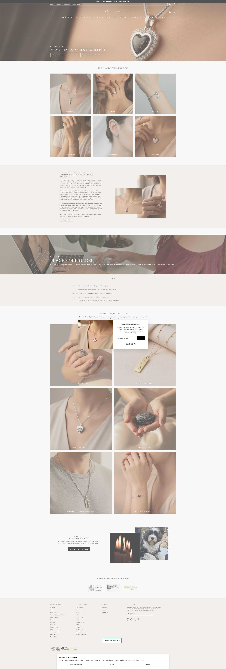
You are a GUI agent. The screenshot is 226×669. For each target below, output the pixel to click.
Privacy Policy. (139, 660)
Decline (148, 664)
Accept (112, 664)
